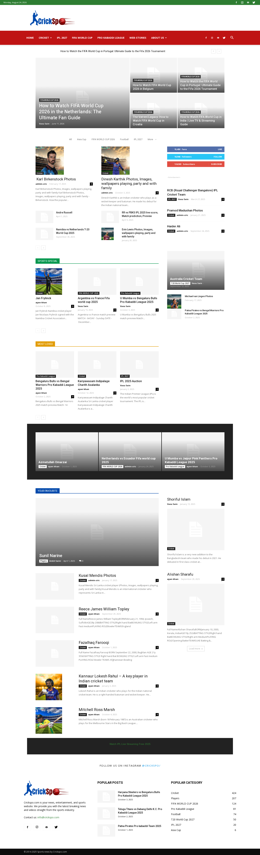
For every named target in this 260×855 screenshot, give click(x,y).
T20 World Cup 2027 (180, 283)
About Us (157, 37)
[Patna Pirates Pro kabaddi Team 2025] (106, 830)
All (70, 139)
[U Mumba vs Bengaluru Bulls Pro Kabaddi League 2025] (139, 281)
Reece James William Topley (104, 609)
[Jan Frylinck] (55, 281)
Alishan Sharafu (180, 574)
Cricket (44, 37)
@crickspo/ (151, 765)
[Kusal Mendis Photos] (55, 586)
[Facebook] (236, 2)
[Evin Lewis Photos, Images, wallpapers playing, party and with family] (107, 234)
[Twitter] (253, 2)
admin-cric (41, 184)
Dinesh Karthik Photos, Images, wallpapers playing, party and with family (129, 183)
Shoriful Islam (178, 499)
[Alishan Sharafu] (195, 604)
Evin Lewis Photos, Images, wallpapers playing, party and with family (138, 233)
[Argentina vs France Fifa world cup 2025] (97, 281)
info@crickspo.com (48, 817)
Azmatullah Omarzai (53, 462)
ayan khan (41, 302)
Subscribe (216, 164)
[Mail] (248, 2)
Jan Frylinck (43, 298)
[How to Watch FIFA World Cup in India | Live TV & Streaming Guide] (201, 110)
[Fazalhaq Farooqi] (55, 653)
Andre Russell (64, 212)
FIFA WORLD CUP (82, 37)
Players (43, 561)
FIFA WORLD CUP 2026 (49, 100)
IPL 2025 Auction (131, 381)
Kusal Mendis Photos (97, 575)
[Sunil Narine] (97, 532)
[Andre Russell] (44, 217)
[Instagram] (242, 2)
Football (124, 139)
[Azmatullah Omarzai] (67, 451)
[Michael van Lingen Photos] (174, 301)
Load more (194, 648)
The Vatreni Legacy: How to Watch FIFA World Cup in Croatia (95, 51)
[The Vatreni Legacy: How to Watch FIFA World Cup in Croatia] (153, 110)
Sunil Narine (50, 555)
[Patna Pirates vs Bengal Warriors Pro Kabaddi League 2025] (174, 314)
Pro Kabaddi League (111, 37)
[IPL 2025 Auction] (139, 364)
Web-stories (137, 37)
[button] (232, 38)
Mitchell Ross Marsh (97, 709)
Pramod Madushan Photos (185, 210)
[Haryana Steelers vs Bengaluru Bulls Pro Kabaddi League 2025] (106, 796)
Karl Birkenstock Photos (56, 179)
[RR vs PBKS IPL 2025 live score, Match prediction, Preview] (110, 217)
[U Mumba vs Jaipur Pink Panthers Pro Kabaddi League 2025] (193, 451)
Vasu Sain (44, 123)
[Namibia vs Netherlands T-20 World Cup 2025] (44, 234)
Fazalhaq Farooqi (94, 642)
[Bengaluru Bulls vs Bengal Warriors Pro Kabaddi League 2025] (55, 364)
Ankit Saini (55, 561)
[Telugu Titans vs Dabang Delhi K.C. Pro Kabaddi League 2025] (106, 813)
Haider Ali (173, 226)
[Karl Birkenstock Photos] (64, 161)
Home (30, 37)
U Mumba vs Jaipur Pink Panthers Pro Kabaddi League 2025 (191, 460)
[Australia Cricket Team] (195, 270)
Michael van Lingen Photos (199, 296)
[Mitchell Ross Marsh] (49, 720)
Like (220, 149)
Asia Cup (81, 139)
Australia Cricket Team (186, 279)
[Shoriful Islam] (195, 529)
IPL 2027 (62, 37)
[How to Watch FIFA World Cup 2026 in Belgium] (153, 75)
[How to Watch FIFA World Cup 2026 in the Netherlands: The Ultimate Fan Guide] (83, 98)
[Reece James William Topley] (55, 620)
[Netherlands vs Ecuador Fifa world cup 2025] (130, 451)
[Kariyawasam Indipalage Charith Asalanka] (97, 364)
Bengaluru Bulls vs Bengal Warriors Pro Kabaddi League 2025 (55, 384)
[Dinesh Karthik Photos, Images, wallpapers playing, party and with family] (130, 161)
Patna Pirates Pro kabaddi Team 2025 (139, 826)
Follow (218, 156)
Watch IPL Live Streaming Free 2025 (130, 744)
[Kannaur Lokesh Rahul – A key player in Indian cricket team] (49, 687)
